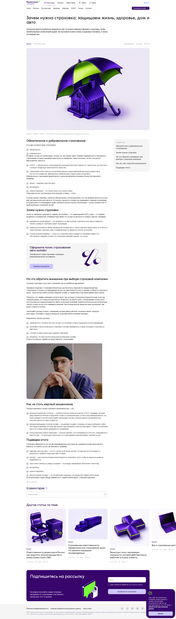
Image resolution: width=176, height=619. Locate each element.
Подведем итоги (123, 168)
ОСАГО (73, 8)
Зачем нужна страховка (126, 152)
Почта (111, 580)
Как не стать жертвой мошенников (131, 163)
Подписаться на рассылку (127, 592)
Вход (146, 3)
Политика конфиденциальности (37, 608)
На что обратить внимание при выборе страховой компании (129, 158)
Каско (29, 8)
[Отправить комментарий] (105, 494)
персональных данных (136, 584)
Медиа (35, 134)
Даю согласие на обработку (127, 584)
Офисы (83, 3)
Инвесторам (70, 3)
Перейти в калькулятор (41, 266)
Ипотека (36, 8)
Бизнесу (60, 3)
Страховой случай (139, 8)
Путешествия (46, 8)
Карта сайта (87, 608)
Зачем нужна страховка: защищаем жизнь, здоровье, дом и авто (67, 134)
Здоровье (56, 8)
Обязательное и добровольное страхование (129, 147)
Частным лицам (49, 3)
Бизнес (80, 8)
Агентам (88, 8)
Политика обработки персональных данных (66, 608)
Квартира (65, 8)
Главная (29, 134)
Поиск (94, 3)
